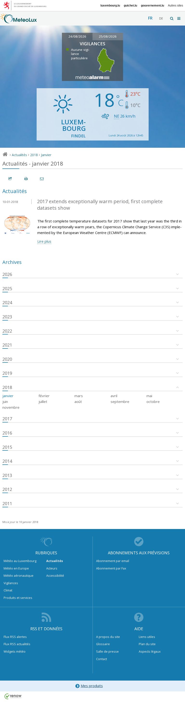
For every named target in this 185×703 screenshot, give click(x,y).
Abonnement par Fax (111, 568)
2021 (7, 345)
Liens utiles (147, 637)
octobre (153, 401)
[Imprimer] (26, 178)
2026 (7, 274)
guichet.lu (130, 5)
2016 (7, 433)
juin (5, 401)
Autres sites (175, 5)
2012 (7, 489)
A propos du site (108, 637)
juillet (43, 401)
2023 (7, 317)
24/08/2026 (77, 36)
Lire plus (44, 241)
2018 (34, 155)
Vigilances (11, 583)
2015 (7, 447)
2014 (7, 461)
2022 (7, 331)
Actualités (19, 155)
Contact (101, 659)
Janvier (46, 155)
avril (114, 395)
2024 (7, 302)
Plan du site (147, 644)
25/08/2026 (108, 36)
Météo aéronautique (18, 575)
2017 (7, 419)
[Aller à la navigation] (179, 18)
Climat (8, 590)
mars (78, 395)
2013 (7, 475)
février (44, 395)
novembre (11, 407)
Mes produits (92, 685)
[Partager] (10, 178)
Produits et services (18, 598)
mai (149, 395)
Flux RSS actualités (17, 644)
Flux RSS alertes (15, 637)
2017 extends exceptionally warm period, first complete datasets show (100, 204)
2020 (7, 359)
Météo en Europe (16, 568)
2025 (7, 288)
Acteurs (51, 568)
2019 (7, 373)
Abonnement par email (112, 561)
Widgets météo (15, 651)
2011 (7, 503)
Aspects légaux (150, 651)
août (78, 401)
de (161, 18)
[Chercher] (172, 18)
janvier (7, 395)
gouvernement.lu (152, 5)
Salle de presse (107, 651)
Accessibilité (55, 575)
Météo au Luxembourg (20, 561)
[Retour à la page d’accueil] (18, 21)
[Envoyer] (42, 178)
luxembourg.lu (110, 5)
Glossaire (103, 644)
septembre (120, 401)
